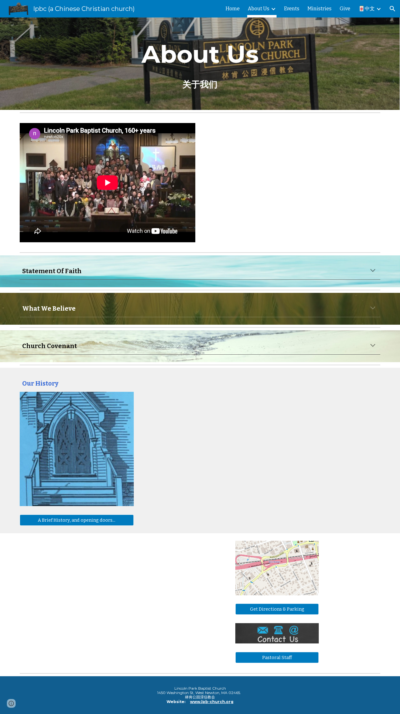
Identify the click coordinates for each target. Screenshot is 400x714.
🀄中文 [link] (366, 9)
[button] (392, 8)
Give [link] (345, 9)
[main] (200, 63)
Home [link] (233, 9)
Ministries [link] (320, 9)
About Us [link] (258, 9)
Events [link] (291, 9)
